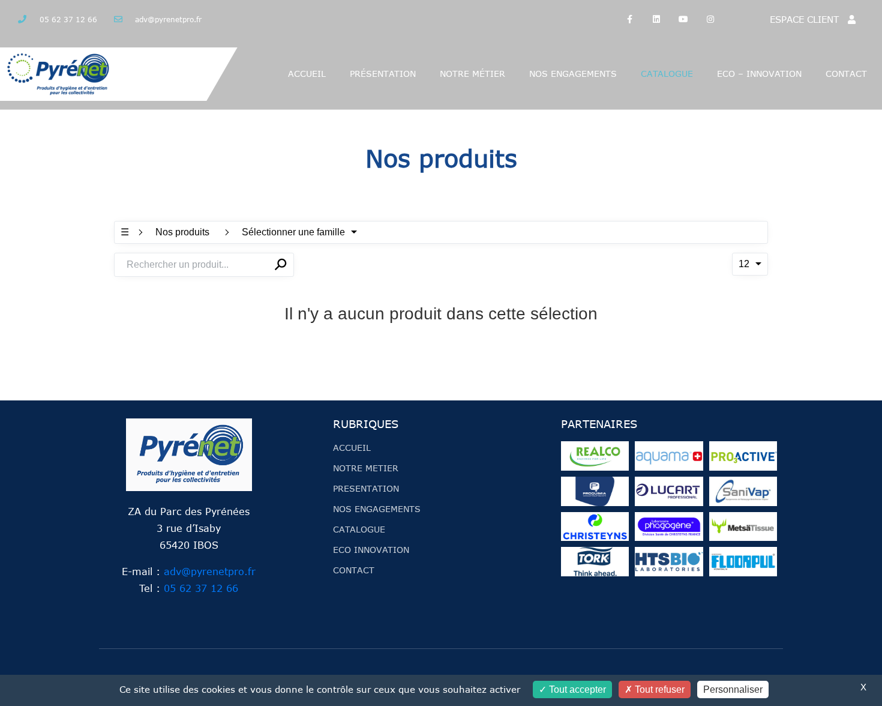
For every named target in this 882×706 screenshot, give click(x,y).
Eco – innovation (759, 73)
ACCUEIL (307, 73)
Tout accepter (576, 689)
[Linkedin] (656, 19)
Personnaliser (733, 689)
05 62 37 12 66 (201, 588)
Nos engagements (573, 73)
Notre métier (472, 73)
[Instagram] (710, 19)
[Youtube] (683, 19)
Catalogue (667, 73)
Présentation (383, 73)
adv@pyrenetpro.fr (210, 571)
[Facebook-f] (629, 19)
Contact (846, 73)
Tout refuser (658, 689)
